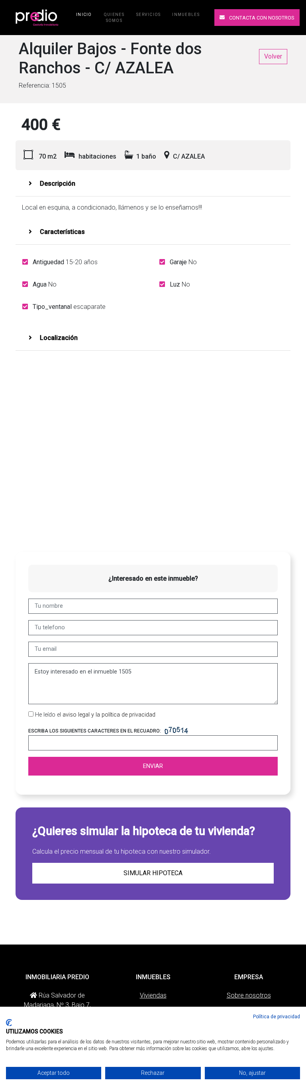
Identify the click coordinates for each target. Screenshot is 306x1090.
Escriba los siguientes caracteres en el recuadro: (94, 731)
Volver (273, 56)
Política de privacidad (276, 1016)
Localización (58, 338)
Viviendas (153, 995)
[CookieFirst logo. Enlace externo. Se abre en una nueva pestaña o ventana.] (9, 1022)
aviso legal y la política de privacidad (109, 714)
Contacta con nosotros (261, 18)
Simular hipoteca (153, 873)
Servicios (148, 14)
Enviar (153, 766)
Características (61, 232)
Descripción (56, 183)
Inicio (85, 14)
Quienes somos (114, 17)
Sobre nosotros (249, 995)
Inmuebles (186, 14)
